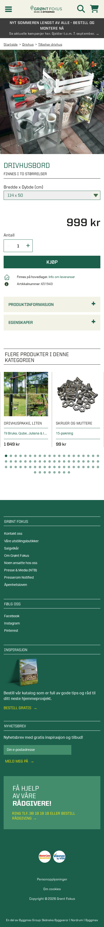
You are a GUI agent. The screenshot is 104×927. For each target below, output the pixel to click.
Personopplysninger (52, 879)
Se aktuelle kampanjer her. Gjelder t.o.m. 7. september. (52, 33)
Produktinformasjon (31, 304)
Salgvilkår (11, 548)
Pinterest (11, 630)
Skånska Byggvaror (55, 920)
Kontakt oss (13, 533)
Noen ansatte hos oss (20, 563)
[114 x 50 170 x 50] (52, 195)
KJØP (52, 262)
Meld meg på (17, 761)
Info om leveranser (62, 277)
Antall (9, 235)
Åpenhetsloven (15, 585)
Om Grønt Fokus (16, 556)
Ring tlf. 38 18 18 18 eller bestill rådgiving (43, 815)
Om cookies (52, 889)
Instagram (12, 623)
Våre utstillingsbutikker (21, 541)
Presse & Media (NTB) (20, 570)
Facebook (11, 616)
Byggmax (91, 920)
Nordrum (77, 920)
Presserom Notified (19, 577)
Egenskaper (20, 322)
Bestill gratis (18, 708)
